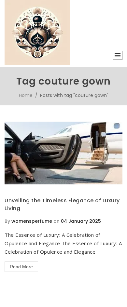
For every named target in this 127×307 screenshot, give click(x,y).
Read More (21, 266)
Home (26, 95)
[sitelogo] (37, 63)
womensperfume (31, 221)
